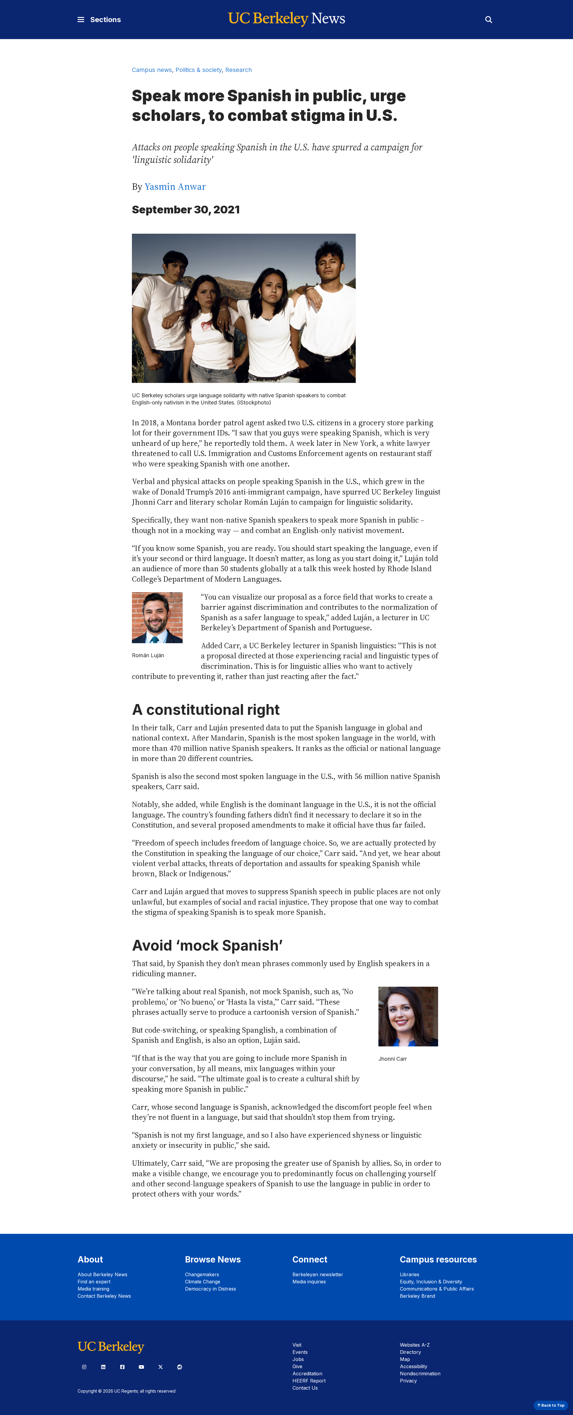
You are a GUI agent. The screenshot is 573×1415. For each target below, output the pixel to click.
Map (405, 1359)
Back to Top (552, 1405)
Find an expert (94, 1282)
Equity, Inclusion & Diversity (431, 1282)
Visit (296, 1345)
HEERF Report (309, 1381)
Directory (410, 1352)
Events (300, 1352)
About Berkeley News (102, 1274)
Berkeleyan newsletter (317, 1274)
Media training (93, 1289)
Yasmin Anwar (175, 186)
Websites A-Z (415, 1345)
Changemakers (202, 1274)
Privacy (408, 1381)
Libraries (409, 1274)
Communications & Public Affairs (437, 1289)
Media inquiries (309, 1282)
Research (238, 69)
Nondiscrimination (420, 1373)
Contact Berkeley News (104, 1296)
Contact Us (305, 1388)
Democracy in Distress (210, 1289)
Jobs (298, 1359)
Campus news (152, 69)
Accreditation (307, 1373)
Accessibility (413, 1366)
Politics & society (198, 69)
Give (297, 1366)
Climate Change (202, 1282)
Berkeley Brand (417, 1296)
